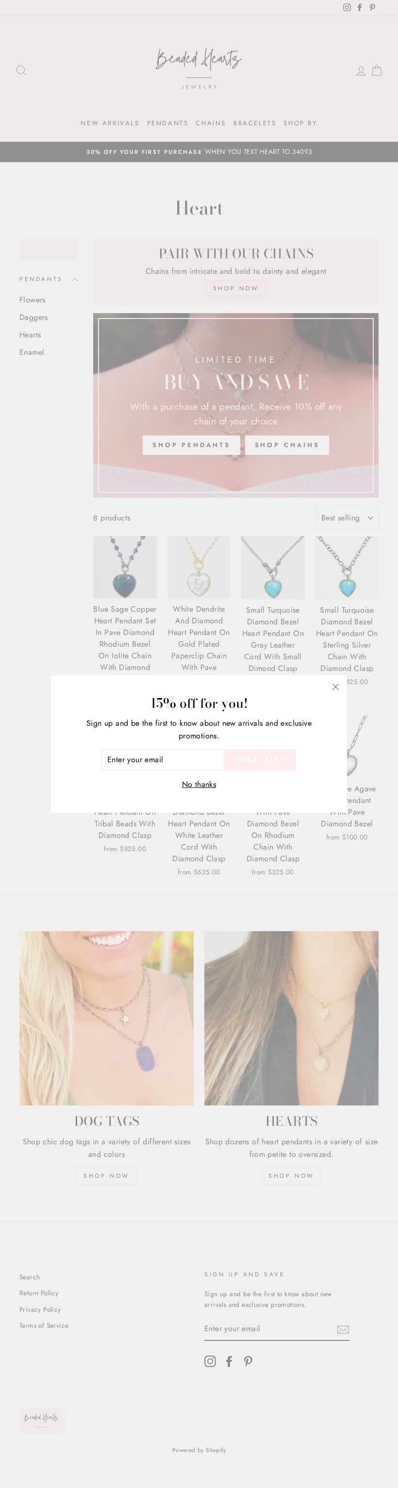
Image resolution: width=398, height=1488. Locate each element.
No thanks (199, 784)
